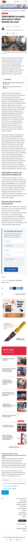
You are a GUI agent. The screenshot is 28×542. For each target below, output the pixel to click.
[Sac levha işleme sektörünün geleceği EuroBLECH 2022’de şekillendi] (21, 383)
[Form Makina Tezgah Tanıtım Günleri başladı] (21, 427)
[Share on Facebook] (4, 33)
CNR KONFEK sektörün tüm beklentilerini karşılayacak (13, 83)
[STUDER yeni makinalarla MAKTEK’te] (21, 361)
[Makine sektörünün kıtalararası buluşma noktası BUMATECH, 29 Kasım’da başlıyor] (21, 438)
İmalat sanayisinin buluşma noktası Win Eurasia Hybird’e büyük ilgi (9, 370)
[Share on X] (7, 33)
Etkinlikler (4, 13)
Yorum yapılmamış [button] (20, 294)
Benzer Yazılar (8, 350)
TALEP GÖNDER (11, 269)
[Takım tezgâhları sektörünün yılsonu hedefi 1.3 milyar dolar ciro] (21, 407)
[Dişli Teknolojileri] (5, 1)
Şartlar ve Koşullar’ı (8, 486)
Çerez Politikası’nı (8, 488)
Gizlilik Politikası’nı (8, 483)
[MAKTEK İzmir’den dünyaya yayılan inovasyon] (21, 417)
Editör (8, 26)
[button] (15, 1)
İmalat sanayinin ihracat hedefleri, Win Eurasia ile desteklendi (8, 394)
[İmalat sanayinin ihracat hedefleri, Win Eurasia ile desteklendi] (21, 395)
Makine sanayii (5, 282)
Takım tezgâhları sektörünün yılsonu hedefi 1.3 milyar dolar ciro (8, 405)
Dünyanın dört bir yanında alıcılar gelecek (12, 87)
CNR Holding (12, 280)
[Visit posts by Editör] (3, 28)
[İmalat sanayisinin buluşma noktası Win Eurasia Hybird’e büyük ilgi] (21, 372)
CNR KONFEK (18, 280)
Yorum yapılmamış (15, 26)
